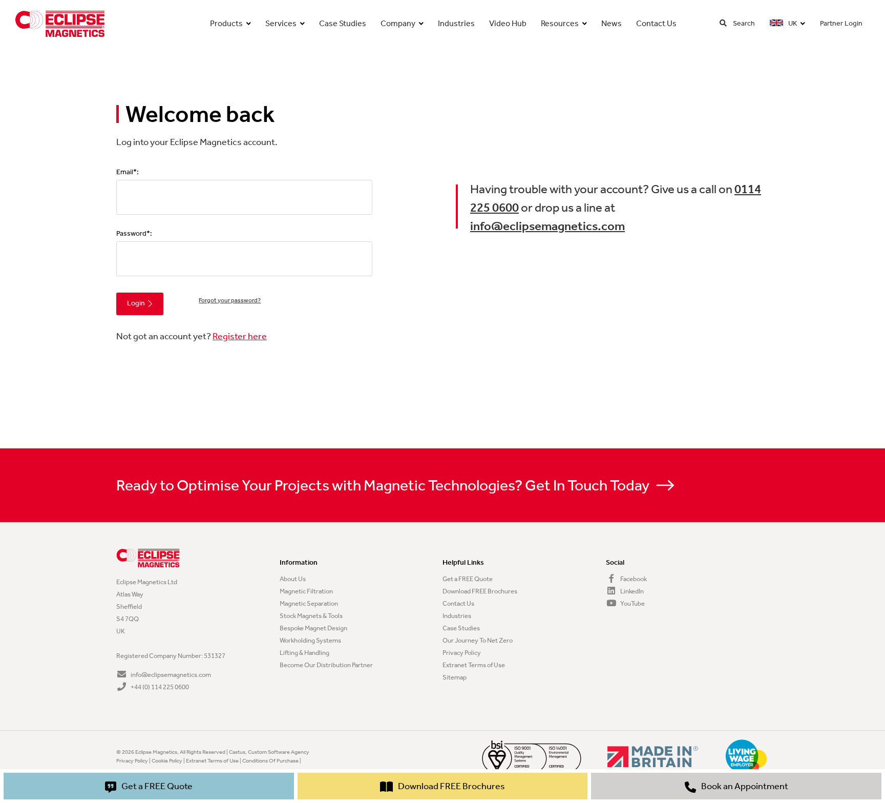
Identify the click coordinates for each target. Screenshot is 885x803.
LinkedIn (631, 591)
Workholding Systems (310, 640)
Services (281, 23)
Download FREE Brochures (479, 591)
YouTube (632, 603)
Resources (560, 23)
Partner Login (841, 23)
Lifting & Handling (304, 652)
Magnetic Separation (309, 603)
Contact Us (656, 23)
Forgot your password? (230, 300)
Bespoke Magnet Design (313, 628)
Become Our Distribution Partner (326, 665)
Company (398, 23)
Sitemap (454, 677)
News (611, 23)
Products (226, 23)
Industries (456, 23)
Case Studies (342, 23)
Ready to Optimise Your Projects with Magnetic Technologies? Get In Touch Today (384, 485)
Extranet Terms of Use (473, 665)
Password (131, 233)
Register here (240, 336)
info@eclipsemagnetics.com (547, 226)
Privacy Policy (461, 652)
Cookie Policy (167, 760)
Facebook (633, 579)
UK (792, 23)
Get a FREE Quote (467, 579)
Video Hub (507, 23)
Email (124, 172)
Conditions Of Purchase (270, 760)
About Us (293, 579)
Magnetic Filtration (306, 591)
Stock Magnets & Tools (311, 616)
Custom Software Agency (278, 752)
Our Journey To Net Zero (477, 640)
